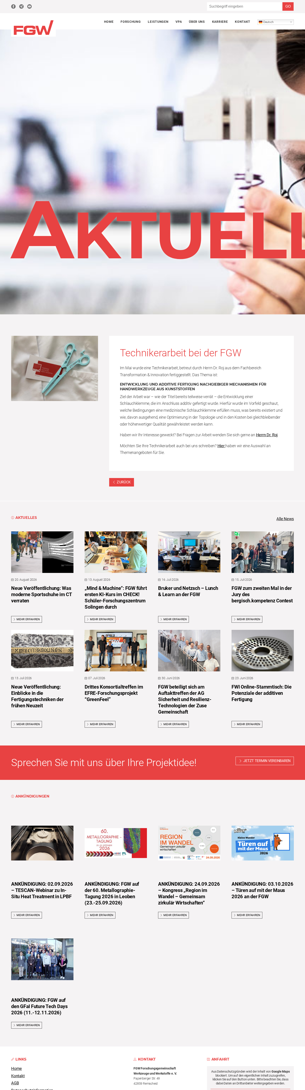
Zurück (124, 482)
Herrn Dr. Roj (267, 435)
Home (109, 21)
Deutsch (268, 21)
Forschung (131, 21)
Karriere (220, 21)
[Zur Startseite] (33, 35)
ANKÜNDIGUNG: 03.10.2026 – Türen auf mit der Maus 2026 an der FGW (262, 890)
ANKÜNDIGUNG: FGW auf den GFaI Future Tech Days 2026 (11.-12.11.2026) (39, 1006)
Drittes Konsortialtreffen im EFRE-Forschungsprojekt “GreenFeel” (114, 693)
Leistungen (158, 21)
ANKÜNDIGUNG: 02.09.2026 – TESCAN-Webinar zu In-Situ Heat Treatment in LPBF (42, 890)
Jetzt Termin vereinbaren (266, 761)
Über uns (197, 21)
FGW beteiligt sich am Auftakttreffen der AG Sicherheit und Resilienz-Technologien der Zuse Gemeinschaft (184, 699)
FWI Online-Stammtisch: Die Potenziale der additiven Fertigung (262, 693)
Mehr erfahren (28, 619)
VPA (178, 21)
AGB (15, 1083)
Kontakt (242, 21)
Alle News (285, 519)
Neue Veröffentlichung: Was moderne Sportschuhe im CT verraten (41, 594)
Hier (221, 446)
